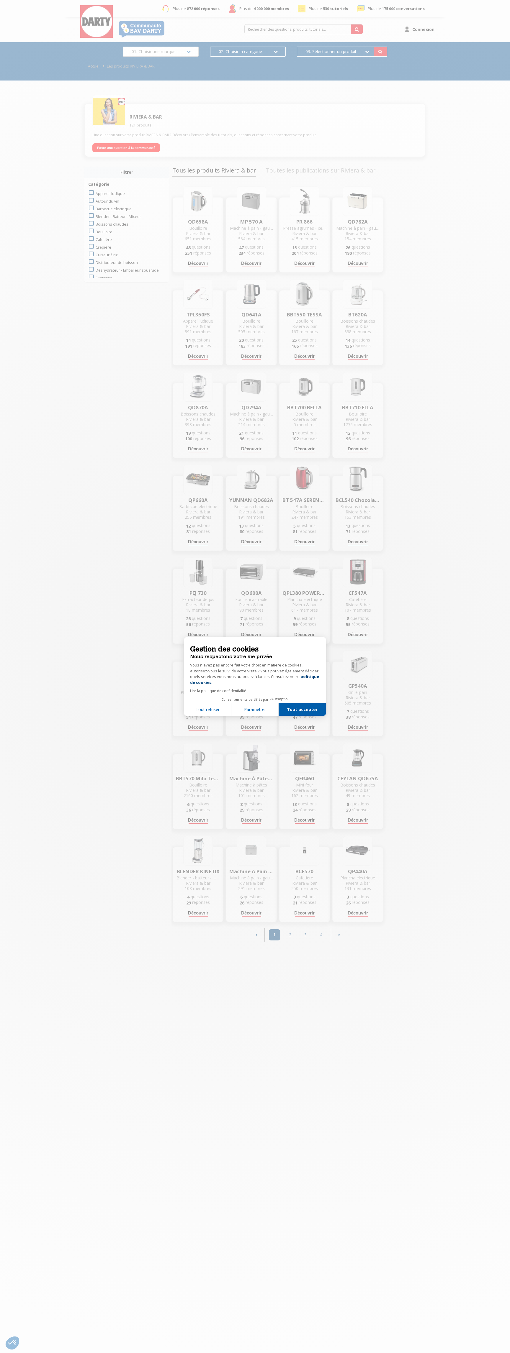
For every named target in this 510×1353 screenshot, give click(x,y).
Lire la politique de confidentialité (218, 690)
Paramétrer (255, 709)
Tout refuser (208, 709)
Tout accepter (302, 709)
